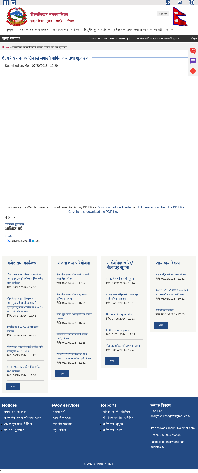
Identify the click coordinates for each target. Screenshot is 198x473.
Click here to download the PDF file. (93, 211)
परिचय (21, 29)
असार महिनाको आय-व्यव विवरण (171, 274)
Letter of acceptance (118, 330)
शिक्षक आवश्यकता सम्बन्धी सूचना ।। (107, 38)
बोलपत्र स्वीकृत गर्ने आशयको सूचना (123, 345)
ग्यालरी (158, 29)
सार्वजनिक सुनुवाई (113, 424)
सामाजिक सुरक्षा (62, 417)
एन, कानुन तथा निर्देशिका (18, 424)
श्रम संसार (59, 430)
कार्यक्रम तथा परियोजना (66, 29)
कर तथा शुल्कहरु (14, 224)
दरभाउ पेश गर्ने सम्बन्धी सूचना (120, 278)
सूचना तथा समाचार (15, 411)
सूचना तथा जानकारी (138, 29)
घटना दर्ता (59, 411)
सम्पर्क (169, 29)
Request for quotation (119, 314)
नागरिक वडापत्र (62, 424)
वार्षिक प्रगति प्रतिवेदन (116, 411)
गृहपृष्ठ (9, 29)
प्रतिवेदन (117, 29)
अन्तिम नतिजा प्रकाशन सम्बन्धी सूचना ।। (157, 38)
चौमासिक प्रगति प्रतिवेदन (118, 417)
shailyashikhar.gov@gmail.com (170, 416)
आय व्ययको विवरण (165, 310)
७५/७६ (9, 235)
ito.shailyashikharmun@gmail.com (173, 427)
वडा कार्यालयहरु (39, 29)
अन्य (13, 386)
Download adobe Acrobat (115, 207)
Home (5, 47)
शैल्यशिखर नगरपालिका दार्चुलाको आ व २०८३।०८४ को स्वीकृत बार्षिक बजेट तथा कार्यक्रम (25, 278)
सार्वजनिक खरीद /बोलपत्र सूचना (23, 417)
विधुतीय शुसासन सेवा (95, 29)
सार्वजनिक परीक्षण (113, 430)
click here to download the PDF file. (161, 207)
